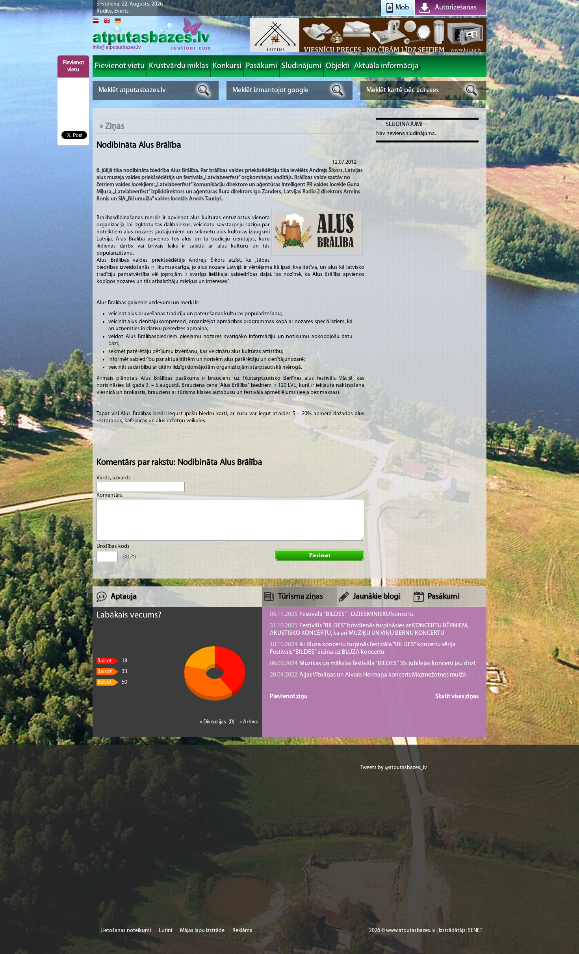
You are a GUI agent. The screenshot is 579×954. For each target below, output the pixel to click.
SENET (475, 931)
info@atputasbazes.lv (117, 47)
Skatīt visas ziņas (457, 696)
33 (112, 672)
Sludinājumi (404, 124)
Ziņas (114, 126)
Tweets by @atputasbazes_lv (393, 768)
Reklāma (242, 931)
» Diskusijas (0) (218, 722)
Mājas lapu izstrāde (202, 931)
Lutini (165, 931)
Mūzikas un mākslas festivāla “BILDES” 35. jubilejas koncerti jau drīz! (372, 663)
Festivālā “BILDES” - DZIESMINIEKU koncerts (342, 614)
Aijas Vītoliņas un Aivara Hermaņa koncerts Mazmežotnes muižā (368, 675)
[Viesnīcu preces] (368, 52)
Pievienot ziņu (289, 696)
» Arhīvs (248, 722)
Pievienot (319, 555)
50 (112, 682)
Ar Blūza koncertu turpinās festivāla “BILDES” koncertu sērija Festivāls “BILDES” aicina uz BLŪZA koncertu (363, 648)
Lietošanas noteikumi (125, 931)
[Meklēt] (204, 90)
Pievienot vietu (73, 66)
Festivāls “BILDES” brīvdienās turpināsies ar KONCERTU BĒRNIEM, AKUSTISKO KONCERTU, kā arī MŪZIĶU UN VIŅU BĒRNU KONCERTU (369, 629)
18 (112, 661)
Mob (402, 7)
